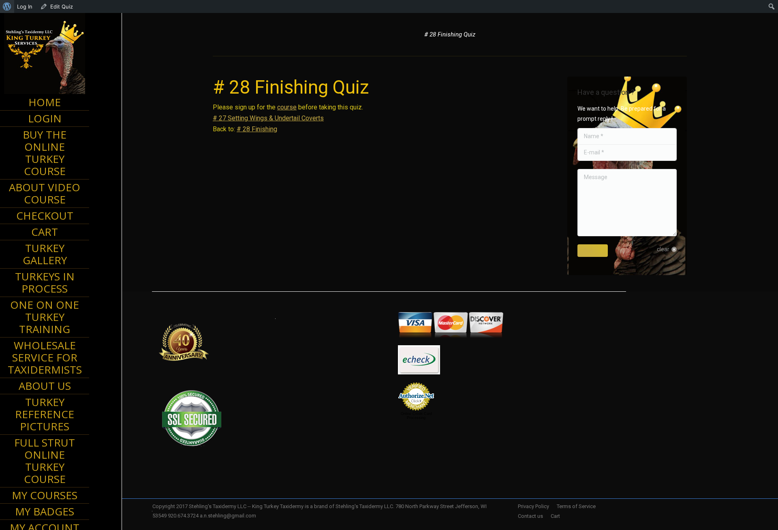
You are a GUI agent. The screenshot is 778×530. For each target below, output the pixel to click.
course (287, 107)
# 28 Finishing (257, 129)
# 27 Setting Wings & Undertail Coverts (268, 118)
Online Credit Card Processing (416, 416)
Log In (24, 6)
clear (663, 249)
